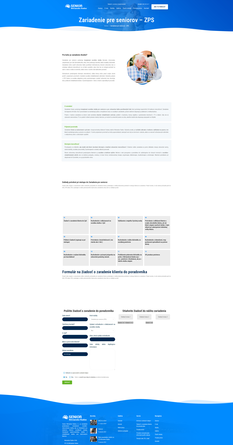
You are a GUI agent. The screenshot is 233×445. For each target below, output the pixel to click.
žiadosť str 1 (121, 322)
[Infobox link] (116, 111)
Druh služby (93, 315)
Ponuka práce (137, 8)
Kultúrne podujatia (123, 431)
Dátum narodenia (67, 350)
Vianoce (100, 429)
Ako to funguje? (159, 7)
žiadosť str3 (149, 322)
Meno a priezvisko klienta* (71, 342)
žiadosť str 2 (129, 322)
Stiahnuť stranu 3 (163, 317)
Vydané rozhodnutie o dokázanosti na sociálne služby (102, 325)
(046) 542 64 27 (145, 4)
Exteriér (120, 421)
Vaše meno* (66, 315)
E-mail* (64, 333)
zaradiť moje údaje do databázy (87, 377)
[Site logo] (76, 7)
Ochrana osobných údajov (143, 421)
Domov (100, 8)
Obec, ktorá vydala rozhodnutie (100, 336)
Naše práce (121, 427)
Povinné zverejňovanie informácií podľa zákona (143, 434)
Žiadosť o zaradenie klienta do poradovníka (144, 425)
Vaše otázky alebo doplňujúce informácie (102, 345)
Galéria (118, 8)
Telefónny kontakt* (68, 324)
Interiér (120, 424)
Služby (112, 8)
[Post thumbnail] (93, 422)
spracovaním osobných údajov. (80, 373)
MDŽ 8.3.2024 (102, 421)
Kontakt (146, 8)
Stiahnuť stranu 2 (144, 317)
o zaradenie (112, 4)
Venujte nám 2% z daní (142, 438)
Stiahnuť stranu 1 (126, 317)
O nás (106, 8)
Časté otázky (127, 8)
